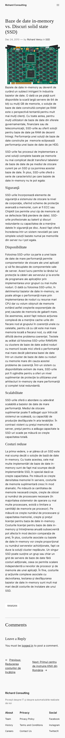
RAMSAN (12, 605)
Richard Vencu (34, 39)
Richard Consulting (16, 5)
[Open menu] (58, 5)
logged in (27, 645)
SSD (47, 39)
